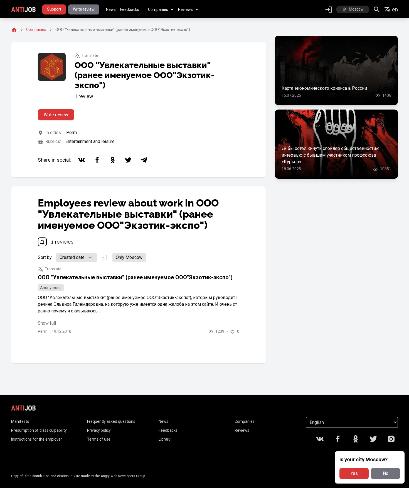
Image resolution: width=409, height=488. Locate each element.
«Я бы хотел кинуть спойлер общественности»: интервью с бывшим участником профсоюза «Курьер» (330, 155)
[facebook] (97, 160)
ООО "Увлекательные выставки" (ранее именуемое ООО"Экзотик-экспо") (135, 277)
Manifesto (20, 421)
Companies (158, 9)
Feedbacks (129, 9)
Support (54, 9)
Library (165, 439)
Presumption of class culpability (39, 430)
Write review (84, 9)
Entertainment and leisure (90, 141)
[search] (377, 10)
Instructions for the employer (36, 439)
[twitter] (128, 160)
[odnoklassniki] (113, 160)
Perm (71, 132)
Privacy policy (99, 430)
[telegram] (144, 160)
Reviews (185, 9)
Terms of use (98, 439)
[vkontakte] (81, 160)
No (385, 473)
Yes (354, 473)
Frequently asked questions (111, 421)
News (111, 9)
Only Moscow (129, 257)
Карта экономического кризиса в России (324, 88)
